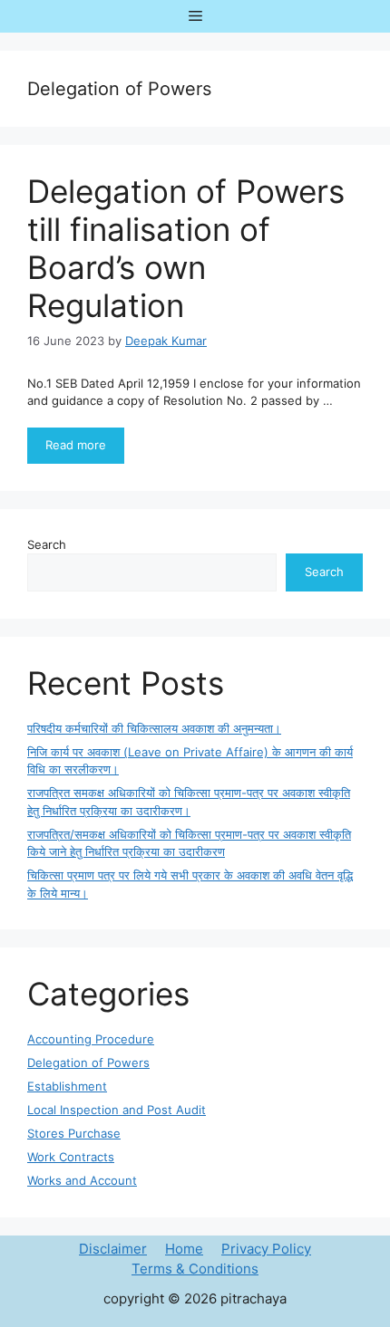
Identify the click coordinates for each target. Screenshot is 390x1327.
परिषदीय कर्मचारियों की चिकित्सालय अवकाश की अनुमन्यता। (154, 728)
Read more (75, 445)
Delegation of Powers (88, 1062)
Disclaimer (113, 1248)
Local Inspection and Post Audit (116, 1109)
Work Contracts (70, 1156)
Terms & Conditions (195, 1268)
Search (46, 544)
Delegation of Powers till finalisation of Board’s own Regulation (186, 248)
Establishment (67, 1086)
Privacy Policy (266, 1248)
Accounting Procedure (90, 1039)
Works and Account (82, 1180)
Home (184, 1248)
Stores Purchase (74, 1133)
